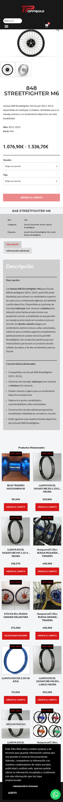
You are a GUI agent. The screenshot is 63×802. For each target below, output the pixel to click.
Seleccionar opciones (15, 635)
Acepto (12, 792)
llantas (27, 235)
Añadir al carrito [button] (15, 507)
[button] (6, 26)
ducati (26, 232)
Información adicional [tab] (17, 250)
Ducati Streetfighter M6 (40, 232)
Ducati (27, 224)
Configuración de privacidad (25, 786)
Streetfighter (29, 227)
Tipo (5, 174)
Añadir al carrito (31, 197)
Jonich (42, 224)
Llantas (49, 224)
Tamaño (7, 160)
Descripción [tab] (12, 244)
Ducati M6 (34, 224)
